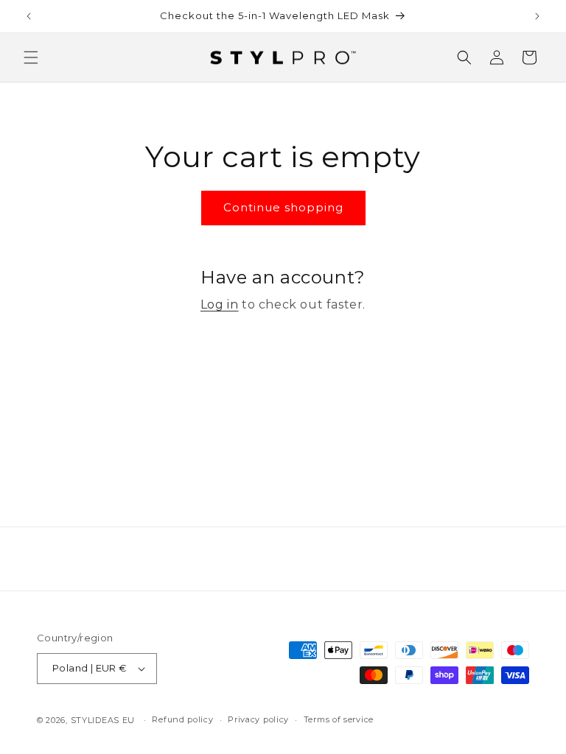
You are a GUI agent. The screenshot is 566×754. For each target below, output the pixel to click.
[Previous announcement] (29, 16)
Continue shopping (283, 207)
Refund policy (182, 719)
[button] (31, 57)
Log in (219, 304)
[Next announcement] (537, 16)
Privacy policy (258, 719)
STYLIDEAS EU (103, 720)
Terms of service (339, 719)
